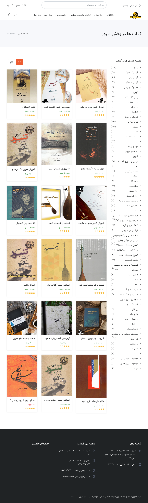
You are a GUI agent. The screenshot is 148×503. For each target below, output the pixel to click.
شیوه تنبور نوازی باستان (92, 338)
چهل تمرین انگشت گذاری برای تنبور (87, 169)
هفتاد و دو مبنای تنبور (24, 338)
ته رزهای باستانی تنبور (59, 169)
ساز (98, 15)
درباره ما (37, 15)
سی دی (60, 15)
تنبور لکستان (29, 107)
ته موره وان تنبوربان (25, 223)
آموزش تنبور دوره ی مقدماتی (90, 223)
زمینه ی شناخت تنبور (59, 223)
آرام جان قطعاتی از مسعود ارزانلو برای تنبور (49, 338)
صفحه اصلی (23, 33)
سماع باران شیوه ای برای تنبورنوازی (18, 400)
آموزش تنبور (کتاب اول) (58, 285)
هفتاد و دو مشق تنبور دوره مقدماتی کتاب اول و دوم (78, 285)
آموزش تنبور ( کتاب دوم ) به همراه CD (51, 400)
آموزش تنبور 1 (28, 285)
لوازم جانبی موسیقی (80, 15)
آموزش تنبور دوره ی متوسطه (90, 107)
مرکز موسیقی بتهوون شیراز (90, 496)
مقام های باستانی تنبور (93, 401)
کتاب (109, 15)
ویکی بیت (48, 15)
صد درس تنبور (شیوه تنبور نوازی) (53, 107)
